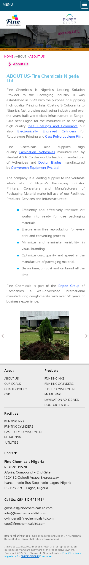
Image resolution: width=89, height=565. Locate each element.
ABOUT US (37, 56)
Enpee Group (69, 286)
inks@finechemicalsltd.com (25, 513)
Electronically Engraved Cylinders (46, 131)
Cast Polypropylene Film (63, 136)
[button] (2, 335)
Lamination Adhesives (37, 152)
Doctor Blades (49, 162)
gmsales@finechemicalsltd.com (28, 508)
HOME (8, 56)
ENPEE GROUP (30, 556)
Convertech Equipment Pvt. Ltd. (35, 167)
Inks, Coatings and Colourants (53, 126)
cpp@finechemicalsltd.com (24, 523)
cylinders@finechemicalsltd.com (29, 518)
